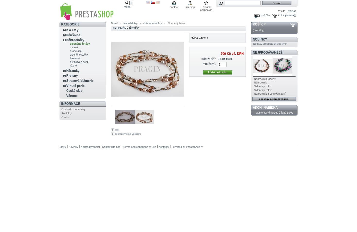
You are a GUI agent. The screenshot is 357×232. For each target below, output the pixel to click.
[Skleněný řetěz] (144, 125)
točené (74, 47)
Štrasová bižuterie (80, 81)
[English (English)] (148, 2)
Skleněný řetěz (263, 86)
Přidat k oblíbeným (206, 7)
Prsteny (72, 75)
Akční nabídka (265, 107)
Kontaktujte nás (111, 146)
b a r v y (72, 30)
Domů (114, 23)
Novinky (260, 39)
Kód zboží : (208, 59)
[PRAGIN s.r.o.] (87, 19)
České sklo (74, 90)
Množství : (209, 64)
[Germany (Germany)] (158, 2)
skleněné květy (79, 54)
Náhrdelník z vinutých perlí (270, 93)
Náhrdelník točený (265, 78)
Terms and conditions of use (139, 146)
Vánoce (71, 96)
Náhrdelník (260, 82)
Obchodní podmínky (73, 109)
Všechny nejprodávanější (274, 99)
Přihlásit (291, 10)
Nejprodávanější (268, 52)
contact (174, 7)
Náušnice (73, 35)
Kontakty (66, 113)
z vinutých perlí (79, 61)
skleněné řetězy (80, 43)
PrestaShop (193, 146)
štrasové (75, 58)
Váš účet (266, 15)
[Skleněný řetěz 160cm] (125, 125)
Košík (281, 15)
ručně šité (76, 51)
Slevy (63, 146)
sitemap (190, 7)
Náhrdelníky (75, 40)
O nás (65, 117)
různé (73, 65)
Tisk (117, 129)
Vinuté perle (75, 86)
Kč (126, 2)
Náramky (72, 71)
